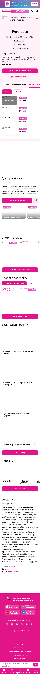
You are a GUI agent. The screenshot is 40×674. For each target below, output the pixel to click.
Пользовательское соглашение (20, 651)
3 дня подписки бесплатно (20, 11)
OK (36, 665)
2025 (7, 569)
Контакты (20, 644)
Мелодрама (13, 571)
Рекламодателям (20, 648)
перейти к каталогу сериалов (20, 270)
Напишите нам (23, 630)
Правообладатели (20, 658)
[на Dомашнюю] (6, 11)
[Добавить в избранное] (37, 17)
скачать (34, 3)
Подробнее (32, 193)
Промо (18, 92)
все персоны (20, 488)
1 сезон (12, 53)
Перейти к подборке (20, 316)
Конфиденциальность (20, 655)
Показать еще (20, 453)
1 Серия (5, 53)
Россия (12, 566)
